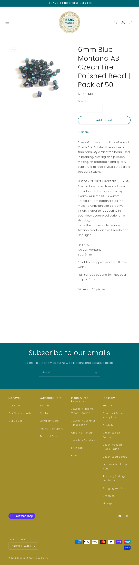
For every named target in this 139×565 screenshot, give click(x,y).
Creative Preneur (82, 432)
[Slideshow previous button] (79, 314)
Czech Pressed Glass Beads (112, 447)
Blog (74, 455)
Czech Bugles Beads (111, 435)
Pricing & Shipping (51, 428)
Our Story (14, 405)
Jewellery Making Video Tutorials (82, 411)
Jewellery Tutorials (83, 440)
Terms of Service (50, 436)
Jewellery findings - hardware (115, 478)
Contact (45, 413)
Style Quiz (77, 448)
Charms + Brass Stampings (113, 415)
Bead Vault (22, 558)
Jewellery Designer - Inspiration (83, 423)
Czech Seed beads (115, 456)
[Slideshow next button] (129, 314)
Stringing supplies (114, 488)
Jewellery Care (49, 421)
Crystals (108, 425)
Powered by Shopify (38, 558)
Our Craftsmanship (20, 413)
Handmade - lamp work (115, 466)
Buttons (108, 405)
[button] (7, 22)
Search (44, 405)
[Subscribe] (96, 373)
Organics (109, 496)
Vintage (108, 503)
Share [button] (85, 132)
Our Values (15, 421)
